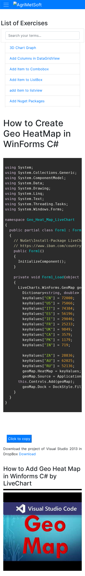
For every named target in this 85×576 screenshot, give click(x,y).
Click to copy (19, 439)
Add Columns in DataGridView (35, 58)
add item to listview (26, 90)
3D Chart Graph (23, 47)
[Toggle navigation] (6, 4)
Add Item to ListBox (26, 79)
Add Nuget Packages (27, 101)
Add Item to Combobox (29, 69)
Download (27, 454)
